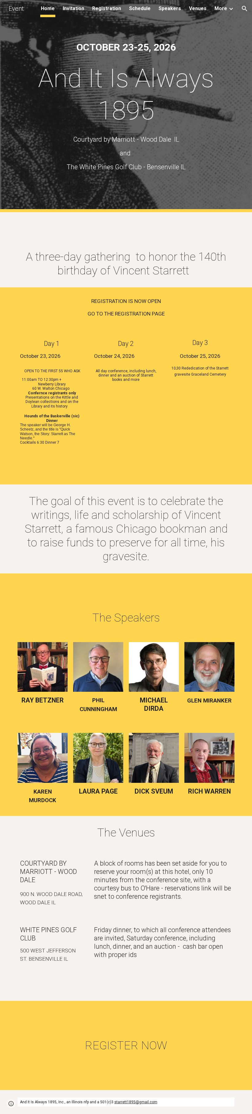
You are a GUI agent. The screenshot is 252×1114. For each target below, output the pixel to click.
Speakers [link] (170, 8)
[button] (244, 8)
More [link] (221, 8)
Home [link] (48, 8)
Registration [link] (106, 8)
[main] (126, 47)
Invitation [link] (73, 8)
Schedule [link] (140, 8)
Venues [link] (198, 8)
